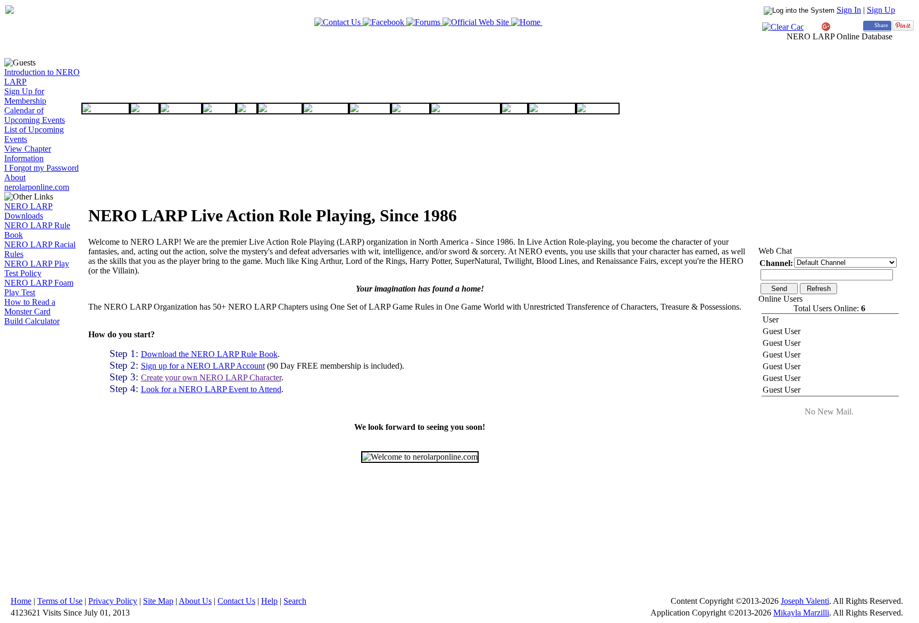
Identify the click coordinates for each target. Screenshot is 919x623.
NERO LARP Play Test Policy (36, 268)
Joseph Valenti (805, 600)
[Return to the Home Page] (526, 22)
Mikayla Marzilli (801, 612)
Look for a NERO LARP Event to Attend (211, 389)
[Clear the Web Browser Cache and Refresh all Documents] (783, 26)
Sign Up (881, 9)
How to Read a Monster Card (29, 306)
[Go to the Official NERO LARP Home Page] (476, 22)
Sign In (849, 9)
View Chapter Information (27, 153)
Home (21, 600)
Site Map (158, 600)
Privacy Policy (112, 600)
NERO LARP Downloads (28, 211)
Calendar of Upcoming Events (34, 115)
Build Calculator (32, 321)
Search (294, 600)
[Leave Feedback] (338, 22)
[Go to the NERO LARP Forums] (424, 22)
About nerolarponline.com (36, 182)
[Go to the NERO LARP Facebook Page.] (384, 22)
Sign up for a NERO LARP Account (203, 365)
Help (269, 600)
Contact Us (236, 600)
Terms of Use (59, 600)
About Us (195, 600)
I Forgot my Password (41, 167)
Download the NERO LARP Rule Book (209, 354)
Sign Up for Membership (25, 96)
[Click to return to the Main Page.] (9, 10)
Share (881, 25)
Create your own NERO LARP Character (211, 377)
